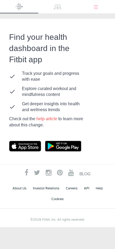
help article (47, 118)
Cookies (57, 199)
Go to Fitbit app (30, 146)
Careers (72, 188)
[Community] (57, 6)
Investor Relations (46, 188)
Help (99, 188)
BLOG (84, 174)
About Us (19, 188)
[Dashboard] (19, 6)
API (86, 188)
